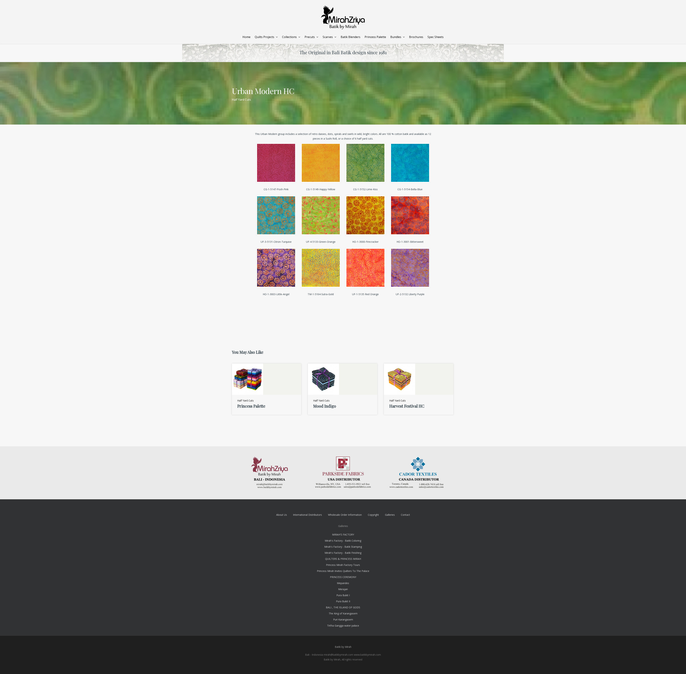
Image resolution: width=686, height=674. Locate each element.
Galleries (390, 514)
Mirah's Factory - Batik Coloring (343, 540)
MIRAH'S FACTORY (343, 534)
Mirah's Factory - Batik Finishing (343, 552)
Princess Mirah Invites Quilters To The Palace (343, 571)
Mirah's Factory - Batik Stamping (343, 546)
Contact (405, 514)
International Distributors (307, 514)
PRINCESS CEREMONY (343, 577)
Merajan (343, 589)
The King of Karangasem (343, 613)
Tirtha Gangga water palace (343, 625)
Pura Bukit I (343, 595)
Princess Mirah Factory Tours (343, 565)
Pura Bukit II (343, 601)
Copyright (373, 514)
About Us (281, 514)
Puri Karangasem (343, 619)
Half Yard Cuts (241, 100)
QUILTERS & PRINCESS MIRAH (343, 559)
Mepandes (343, 583)
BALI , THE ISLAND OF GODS (343, 607)
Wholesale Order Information (345, 514)
